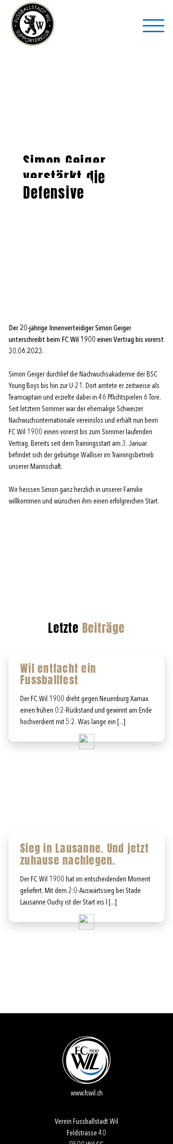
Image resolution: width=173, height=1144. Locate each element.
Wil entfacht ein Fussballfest (58, 674)
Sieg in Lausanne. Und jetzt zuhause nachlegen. (84, 854)
